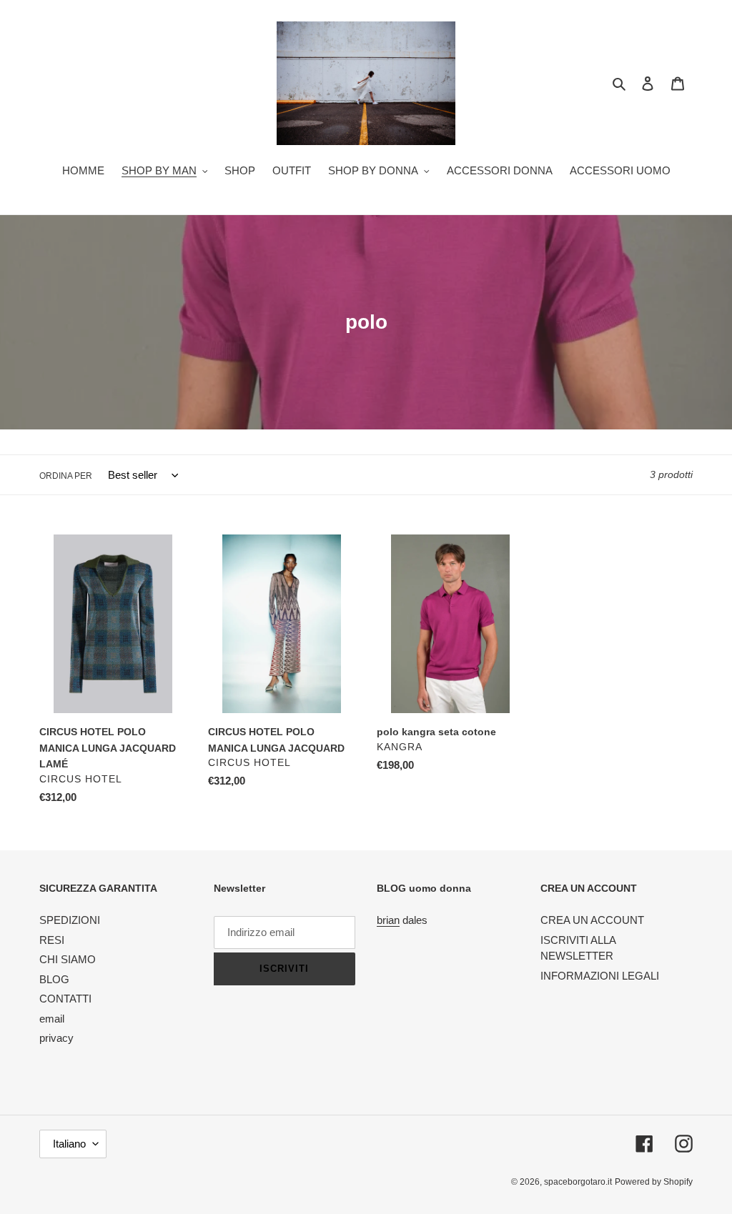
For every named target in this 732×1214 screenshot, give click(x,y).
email (51, 1019)
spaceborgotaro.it (578, 1182)
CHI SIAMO (67, 959)
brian (388, 920)
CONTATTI (65, 998)
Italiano (69, 1144)
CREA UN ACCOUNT (592, 920)
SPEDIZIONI (69, 920)
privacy (56, 1038)
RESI (51, 940)
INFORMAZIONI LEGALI (599, 976)
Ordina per (65, 476)
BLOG (54, 979)
